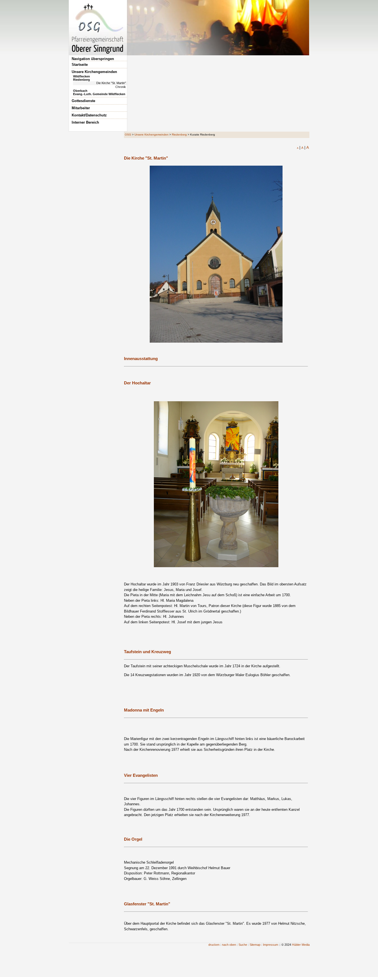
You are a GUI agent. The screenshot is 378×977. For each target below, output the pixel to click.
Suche (243, 944)
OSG (128, 134)
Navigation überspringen (93, 59)
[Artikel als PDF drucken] (293, 153)
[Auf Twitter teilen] (305, 153)
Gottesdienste (83, 101)
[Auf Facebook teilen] (299, 153)
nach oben (229, 944)
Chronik (120, 86)
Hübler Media (301, 944)
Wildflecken (81, 76)
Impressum (270, 944)
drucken (213, 944)
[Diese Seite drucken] (287, 153)
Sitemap (255, 944)
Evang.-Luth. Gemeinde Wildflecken (99, 94)
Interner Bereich (85, 122)
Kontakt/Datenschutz (89, 115)
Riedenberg (81, 79)
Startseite (80, 64)
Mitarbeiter (81, 108)
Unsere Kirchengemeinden (94, 72)
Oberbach (80, 90)
